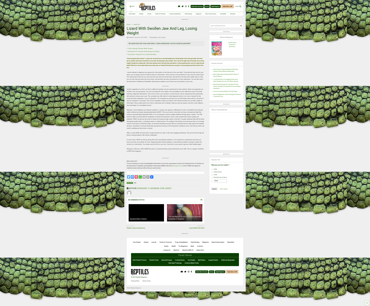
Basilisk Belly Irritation (138, 219)
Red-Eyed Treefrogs (175, 263)
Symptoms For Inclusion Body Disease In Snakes (144, 51)
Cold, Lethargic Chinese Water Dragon (140, 48)
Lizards (149, 14)
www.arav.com (177, 166)
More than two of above (220, 177)
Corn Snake (191, 260)
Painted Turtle (154, 260)
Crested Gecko (180, 260)
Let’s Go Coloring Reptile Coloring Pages (225, 91)
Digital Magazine (215, 6)
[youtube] (179, 6)
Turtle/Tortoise (218, 172)
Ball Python (201, 260)
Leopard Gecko (213, 260)
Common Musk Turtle (192, 263)
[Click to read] (146, 212)
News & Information (210, 14)
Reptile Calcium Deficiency (136, 228)
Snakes (141, 14)
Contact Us (232, 44)
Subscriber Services (197, 6)
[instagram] (186, 6)
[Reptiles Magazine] (146, 10)
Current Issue (232, 42)
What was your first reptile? (220, 165)
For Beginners (183, 246)
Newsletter (223, 14)
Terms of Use (146, 281)
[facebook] (188, 6)
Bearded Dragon (166, 260)
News (192, 246)
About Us (176, 250)
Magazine (198, 14)
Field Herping (188, 14)
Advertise (232, 14)
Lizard (215, 174)
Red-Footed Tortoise (139, 260)
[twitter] (183, 6)
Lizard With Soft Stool (196, 228)
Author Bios (200, 250)
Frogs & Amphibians (175, 14)
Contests (200, 246)
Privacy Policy (135, 281)
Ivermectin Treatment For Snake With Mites (142, 54)
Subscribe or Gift (227, 6)
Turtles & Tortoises (160, 14)
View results (223, 189)
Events (166, 246)
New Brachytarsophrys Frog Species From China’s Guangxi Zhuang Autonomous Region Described (227, 86)
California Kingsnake (228, 260)
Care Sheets (132, 14)
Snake (215, 169)
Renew (207, 6)
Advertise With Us (187, 250)
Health (174, 246)
